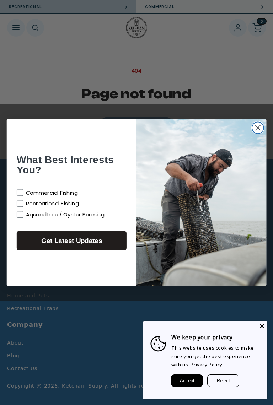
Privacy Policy (206, 364)
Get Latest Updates (71, 240)
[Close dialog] (258, 128)
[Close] (262, 326)
